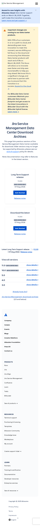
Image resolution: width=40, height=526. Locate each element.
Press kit (7, 346)
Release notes (20, 198)
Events (6, 329)
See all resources (10, 490)
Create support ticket (12, 451)
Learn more (12, 112)
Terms (11, 511)
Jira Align (7, 374)
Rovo (6, 365)
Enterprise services (11, 483)
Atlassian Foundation (12, 342)
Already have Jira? (20, 291)
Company (7, 320)
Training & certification (12, 470)
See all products (10, 403)
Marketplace (8, 439)
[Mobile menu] (36, 4)
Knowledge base (10, 435)
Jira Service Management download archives (20, 297)
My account (8, 444)
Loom (6, 387)
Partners (7, 466)
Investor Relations (11, 338)
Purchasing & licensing (12, 422)
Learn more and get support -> (14, 20)
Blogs (6, 333)
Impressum (13, 515)
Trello (6, 391)
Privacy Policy (13, 507)
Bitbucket (7, 396)
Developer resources (11, 479)
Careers (7, 325)
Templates (8, 426)
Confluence (8, 383)
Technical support (10, 418)
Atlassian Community (12, 431)
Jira (5, 369)
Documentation (9, 474)
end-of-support (13, 151)
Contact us (8, 351)
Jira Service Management (13, 378)
